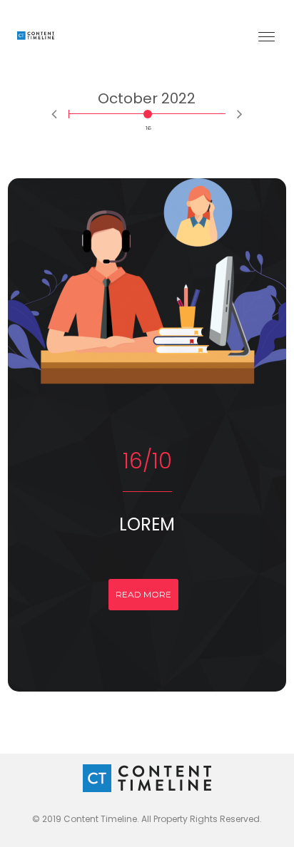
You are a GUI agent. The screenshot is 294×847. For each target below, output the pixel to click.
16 (148, 113)
